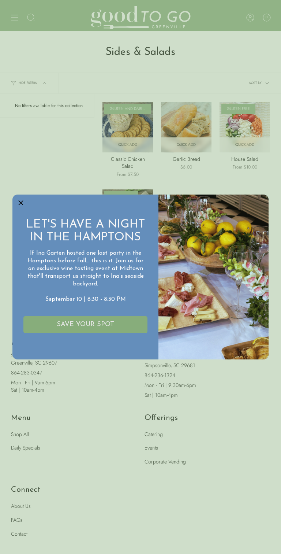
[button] (21, 203)
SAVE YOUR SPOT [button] (85, 324)
